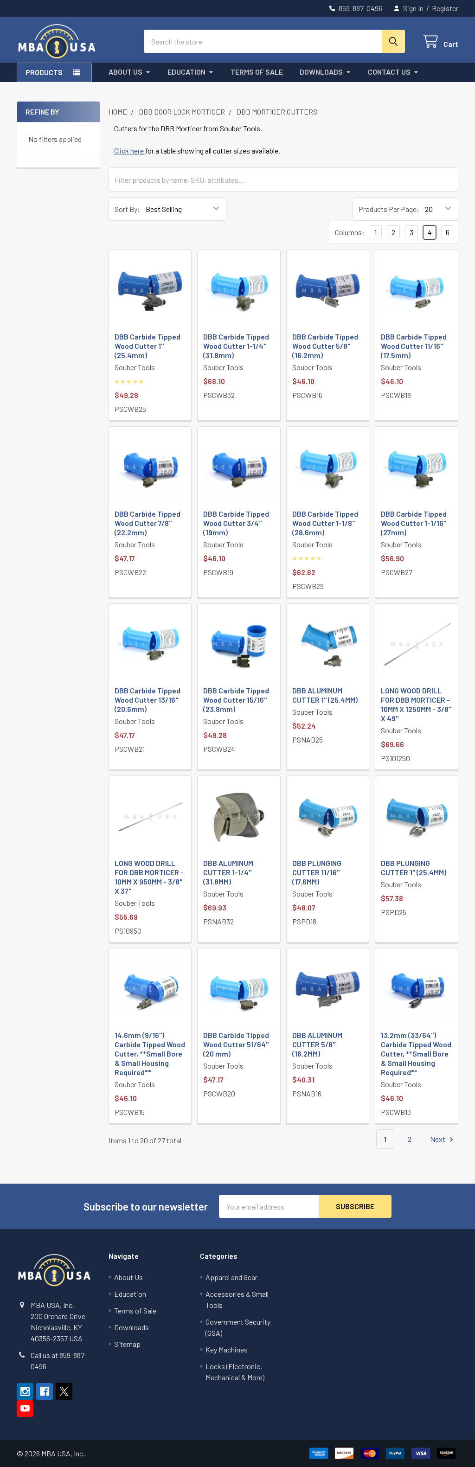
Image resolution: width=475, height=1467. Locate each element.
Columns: (350, 232)
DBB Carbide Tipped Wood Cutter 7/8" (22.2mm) (147, 523)
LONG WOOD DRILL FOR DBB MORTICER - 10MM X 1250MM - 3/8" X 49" (416, 704)
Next (438, 1138)
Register (445, 8)
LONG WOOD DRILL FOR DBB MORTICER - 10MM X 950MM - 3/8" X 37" (149, 876)
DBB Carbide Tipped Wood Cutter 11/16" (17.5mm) (414, 345)
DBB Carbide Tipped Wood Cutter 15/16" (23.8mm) (236, 699)
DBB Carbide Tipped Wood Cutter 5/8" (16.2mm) (325, 345)
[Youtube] (25, 1408)
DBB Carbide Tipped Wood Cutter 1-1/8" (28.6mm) (325, 523)
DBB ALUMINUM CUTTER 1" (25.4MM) (325, 695)
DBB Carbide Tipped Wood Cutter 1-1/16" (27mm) (414, 523)
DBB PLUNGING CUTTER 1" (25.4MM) (413, 867)
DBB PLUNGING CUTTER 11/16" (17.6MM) (316, 872)
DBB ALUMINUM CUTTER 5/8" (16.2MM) (317, 1044)
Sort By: (127, 209)
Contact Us (389, 71)
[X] (64, 1391)
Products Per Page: (389, 209)
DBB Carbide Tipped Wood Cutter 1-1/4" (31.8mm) (236, 345)
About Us (125, 71)
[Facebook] (44, 1391)
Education (186, 71)
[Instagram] (25, 1391)
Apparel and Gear (231, 1277)
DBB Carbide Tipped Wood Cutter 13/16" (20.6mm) (147, 699)
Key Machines (226, 1349)
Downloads (321, 71)
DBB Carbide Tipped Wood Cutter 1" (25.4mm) (147, 345)
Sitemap (127, 1343)
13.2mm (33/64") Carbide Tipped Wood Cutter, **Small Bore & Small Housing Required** (416, 1053)
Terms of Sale (257, 71)
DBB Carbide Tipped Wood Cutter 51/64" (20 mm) (236, 1044)
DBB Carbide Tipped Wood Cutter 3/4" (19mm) (236, 523)
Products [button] (44, 72)
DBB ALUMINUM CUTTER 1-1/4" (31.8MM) (228, 872)
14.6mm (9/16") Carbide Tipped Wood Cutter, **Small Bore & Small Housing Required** (150, 1053)
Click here (129, 150)
